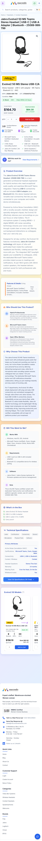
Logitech (5, 826)
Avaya (5, 830)
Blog (4, 758)
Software (29, 538)
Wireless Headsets (9, 797)
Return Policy (7, 783)
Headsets (10, 15)
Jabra (4, 822)
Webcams (6, 808)
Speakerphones (8, 804)
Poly (4, 819)
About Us (6, 761)
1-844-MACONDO (29, 718)
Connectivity (25, 534)
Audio (6, 534)
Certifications (15, 534)
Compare (23, 622)
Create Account (8, 779)
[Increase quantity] (16, 119)
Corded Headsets (21, 15)
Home (3, 15)
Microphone (8, 538)
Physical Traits (19, 538)
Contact (5, 765)
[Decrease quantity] (8, 119)
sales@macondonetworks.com (16, 723)
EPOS (4, 833)
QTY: (4, 119)
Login (4, 776)
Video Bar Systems (9, 793)
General (35, 534)
